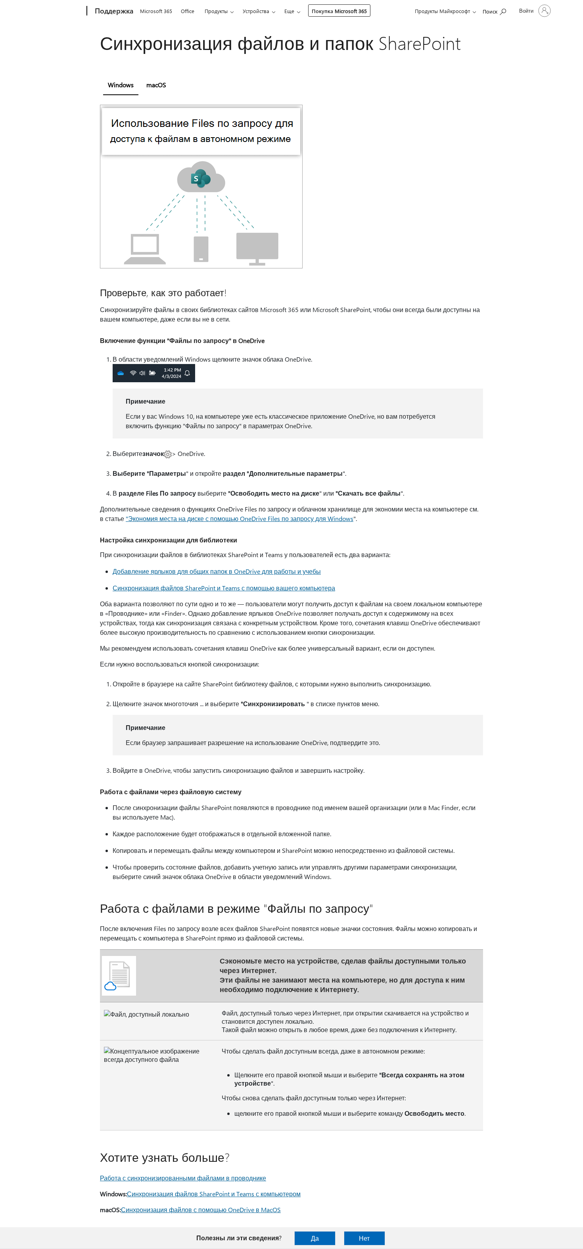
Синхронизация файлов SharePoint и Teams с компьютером (214, 1194)
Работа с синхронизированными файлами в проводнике (183, 1178)
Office (187, 11)
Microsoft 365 (156, 11)
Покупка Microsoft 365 (339, 11)
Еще (289, 11)
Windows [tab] (121, 84)
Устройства (256, 11)
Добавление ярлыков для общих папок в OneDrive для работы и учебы (217, 571)
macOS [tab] (156, 84)
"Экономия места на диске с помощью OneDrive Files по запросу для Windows (239, 518)
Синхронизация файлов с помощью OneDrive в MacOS (201, 1209)
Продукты (216, 11)
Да (315, 1238)
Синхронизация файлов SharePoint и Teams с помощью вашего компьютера (224, 588)
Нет (364, 1238)
